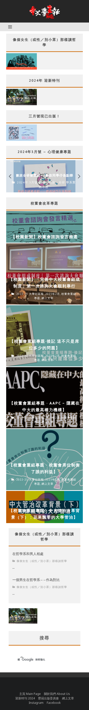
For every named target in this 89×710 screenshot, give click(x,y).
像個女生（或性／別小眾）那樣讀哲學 (42, 561)
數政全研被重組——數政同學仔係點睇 (44, 175)
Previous (10, 176)
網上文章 (68, 698)
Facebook (54, 703)
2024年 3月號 (27, 182)
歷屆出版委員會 (48, 698)
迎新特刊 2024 (25, 698)
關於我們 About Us (57, 694)
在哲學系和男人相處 (28, 554)
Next (79, 176)
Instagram (36, 703)
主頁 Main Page (30, 694)
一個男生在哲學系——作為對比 (36, 580)
